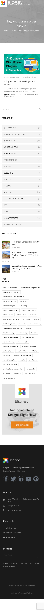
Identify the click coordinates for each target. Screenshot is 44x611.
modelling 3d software (29, 346)
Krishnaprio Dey (30, 77)
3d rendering (23, 306)
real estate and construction (22, 355)
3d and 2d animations (10, 287)
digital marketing (8, 333)
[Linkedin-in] (21, 479)
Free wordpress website (10, 337)
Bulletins (8, 173)
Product (8, 186)
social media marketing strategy (13, 369)
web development (12, 225)
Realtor (7, 192)
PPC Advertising (21, 351)
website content (30, 373)
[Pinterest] (36, 479)
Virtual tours (17, 373)
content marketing (34, 324)
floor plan (34, 333)
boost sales (26, 319)
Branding (36, 319)
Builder (7, 166)
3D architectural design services (30, 287)
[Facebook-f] (6, 479)
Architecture (10, 160)
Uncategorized (11, 218)
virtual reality (31, 369)
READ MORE (8, 94)
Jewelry (8, 179)
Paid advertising (8, 351)
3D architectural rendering (11, 292)
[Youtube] (28, 479)
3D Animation (10, 128)
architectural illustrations (11, 319)
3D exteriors (23, 301)
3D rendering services (29, 310)
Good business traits (28, 337)
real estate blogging (9, 360)
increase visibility (8, 342)
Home (6, 31)
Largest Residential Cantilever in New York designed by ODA (27, 267)
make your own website (10, 346)
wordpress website (9, 378)
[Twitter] (13, 479)
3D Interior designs (9, 306)
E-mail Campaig (22, 333)
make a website (23, 342)
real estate (6, 355)
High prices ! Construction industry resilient (26, 243)
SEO (5, 205)
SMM (6, 212)
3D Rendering (10, 141)
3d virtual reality (8, 315)
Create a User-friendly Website (12, 328)
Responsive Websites (13, 199)
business (22, 324)
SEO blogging (33, 360)
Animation (33, 315)
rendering (22, 360)
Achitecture (10, 154)
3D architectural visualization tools (13, 296)
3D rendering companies (10, 310)
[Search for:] (22, 109)
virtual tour (6, 373)
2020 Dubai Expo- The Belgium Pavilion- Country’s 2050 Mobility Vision (25, 255)
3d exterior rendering (9, 301)
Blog (14, 31)
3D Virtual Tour (11, 147)
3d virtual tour (21, 315)
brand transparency (9, 324)
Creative (28, 328)
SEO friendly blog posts (10, 364)
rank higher (33, 351)
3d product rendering (14, 134)
